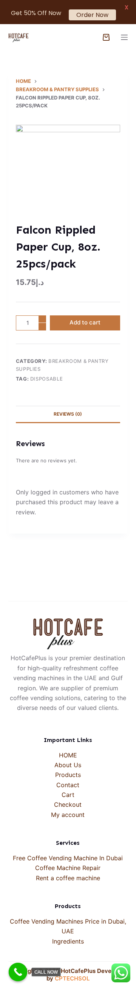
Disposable (46, 379)
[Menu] (124, 37)
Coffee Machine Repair (67, 868)
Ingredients (68, 941)
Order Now (92, 15)
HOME (68, 755)
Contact (67, 785)
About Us (67, 765)
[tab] (68, 414)
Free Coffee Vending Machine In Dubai (68, 858)
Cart (68, 794)
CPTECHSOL (72, 978)
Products (68, 774)
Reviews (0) (68, 414)
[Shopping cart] (106, 37)
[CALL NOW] (18, 972)
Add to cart (85, 322)
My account (68, 814)
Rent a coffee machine (68, 878)
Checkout (68, 804)
